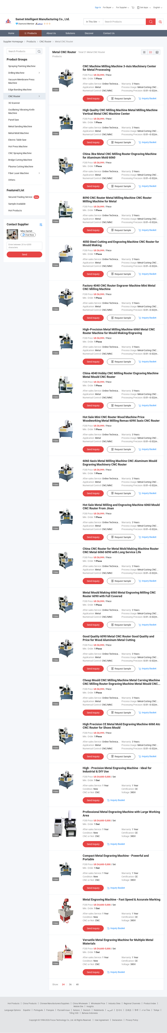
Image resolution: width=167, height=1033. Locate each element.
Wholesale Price (98, 1003)
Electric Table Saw (17, 139)
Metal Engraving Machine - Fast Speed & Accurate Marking (121, 899)
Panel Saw (13, 119)
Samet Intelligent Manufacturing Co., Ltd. (42, 19)
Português (38, 1010)
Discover (89, 33)
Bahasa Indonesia (90, 1013)
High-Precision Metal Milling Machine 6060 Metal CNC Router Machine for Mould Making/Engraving (119, 331)
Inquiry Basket (149, 98)
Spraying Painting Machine (21, 66)
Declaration (117, 1020)
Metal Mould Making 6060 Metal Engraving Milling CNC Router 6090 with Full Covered (119, 594)
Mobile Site (78, 1006)
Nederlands (99, 1010)
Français (50, 1010)
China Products (30, 1003)
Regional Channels (132, 1003)
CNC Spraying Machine (19, 153)
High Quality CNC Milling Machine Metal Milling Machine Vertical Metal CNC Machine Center (120, 111)
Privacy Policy (132, 1020)
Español (26, 1010)
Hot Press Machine (17, 146)
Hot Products (13, 1003)
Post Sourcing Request (160, 21)
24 (63, 984)
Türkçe (156, 1010)
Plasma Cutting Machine (20, 166)
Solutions (70, 33)
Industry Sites (114, 1003)
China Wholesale (80, 1003)
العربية (110, 1010)
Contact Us (108, 33)
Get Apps (144, 7)
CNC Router (14, 96)
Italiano (76, 1010)
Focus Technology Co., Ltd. (62, 1020)
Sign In (98, 7)
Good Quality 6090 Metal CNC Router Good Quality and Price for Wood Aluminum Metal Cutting (118, 638)
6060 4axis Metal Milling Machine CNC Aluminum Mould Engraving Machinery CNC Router (120, 462)
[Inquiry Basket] (133, 7)
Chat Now (29, 234)
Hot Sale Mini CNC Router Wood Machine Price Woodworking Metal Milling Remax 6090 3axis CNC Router (121, 418)
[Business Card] (41, 224)
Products (32, 33)
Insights (90, 1006)
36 (70, 984)
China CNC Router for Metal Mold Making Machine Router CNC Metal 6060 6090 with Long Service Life (121, 550)
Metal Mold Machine (18, 133)
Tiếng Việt (73, 1013)
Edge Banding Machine (19, 89)
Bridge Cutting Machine (20, 159)
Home (11, 33)
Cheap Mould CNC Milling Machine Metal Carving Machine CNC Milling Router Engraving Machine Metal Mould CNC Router (121, 683)
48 (77, 984)
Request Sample (123, 98)
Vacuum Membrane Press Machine (21, 81)
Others (11, 179)
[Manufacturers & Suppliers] (24, 6)
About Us (51, 33)
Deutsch (86, 1010)
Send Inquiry (93, 98)
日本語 (128, 1010)
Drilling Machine (16, 72)
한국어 (119, 1010)
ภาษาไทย (146, 1010)
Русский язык (63, 1010)
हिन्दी (136, 1010)
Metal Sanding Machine (20, 126)
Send (24, 254)
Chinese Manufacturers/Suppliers (54, 1003)
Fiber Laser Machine (18, 173)
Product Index (150, 1003)
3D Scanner (14, 102)
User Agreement (102, 1020)
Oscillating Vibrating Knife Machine (21, 111)
